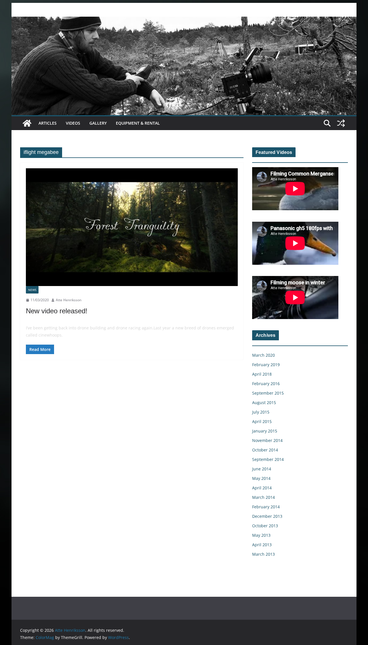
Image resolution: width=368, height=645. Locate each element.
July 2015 (260, 412)
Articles (48, 123)
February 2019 (266, 364)
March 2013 (263, 554)
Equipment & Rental (138, 123)
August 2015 (264, 402)
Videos (73, 123)
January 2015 (264, 431)
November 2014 (267, 440)
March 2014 (263, 497)
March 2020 (263, 355)
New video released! (56, 311)
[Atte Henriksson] (184, 21)
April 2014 (262, 487)
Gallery (98, 123)
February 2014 (266, 506)
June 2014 (261, 469)
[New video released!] (132, 227)
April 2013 (262, 544)
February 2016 (266, 383)
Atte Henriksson (68, 300)
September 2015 (268, 393)
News (32, 290)
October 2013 (265, 525)
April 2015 (262, 421)
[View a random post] (341, 123)
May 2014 (261, 478)
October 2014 (265, 450)
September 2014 (268, 459)
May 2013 (261, 535)
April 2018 (262, 374)
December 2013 (267, 516)
